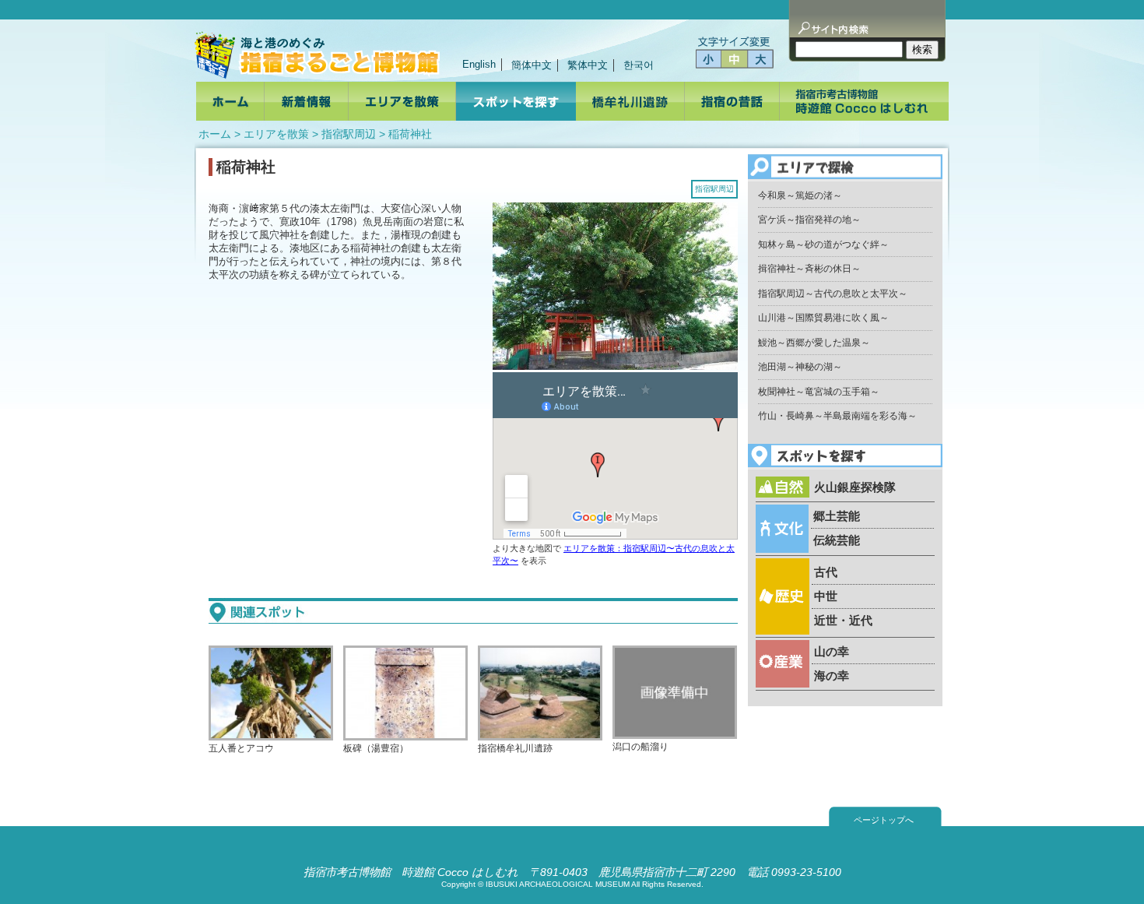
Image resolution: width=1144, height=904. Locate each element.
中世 (825, 596)
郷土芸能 (836, 515)
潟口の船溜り (640, 746)
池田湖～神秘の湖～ (800, 366)
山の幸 (831, 651)
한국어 (638, 65)
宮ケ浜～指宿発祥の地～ (809, 219)
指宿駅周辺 (348, 134)
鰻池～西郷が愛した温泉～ (814, 342)
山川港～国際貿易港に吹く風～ (823, 317)
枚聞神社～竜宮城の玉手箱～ (818, 391)
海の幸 (831, 675)
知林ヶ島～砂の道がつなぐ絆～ (823, 244)
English (479, 64)
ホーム (214, 134)
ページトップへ (884, 820)
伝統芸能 (836, 540)
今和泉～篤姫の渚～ (800, 195)
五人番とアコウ (241, 748)
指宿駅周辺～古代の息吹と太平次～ (832, 293)
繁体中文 (587, 65)
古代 (825, 572)
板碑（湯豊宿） (376, 748)
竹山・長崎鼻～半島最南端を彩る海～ (837, 415)
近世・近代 (843, 620)
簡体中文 (531, 65)
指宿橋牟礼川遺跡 (515, 748)
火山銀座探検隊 (855, 487)
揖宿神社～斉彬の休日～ (809, 268)
